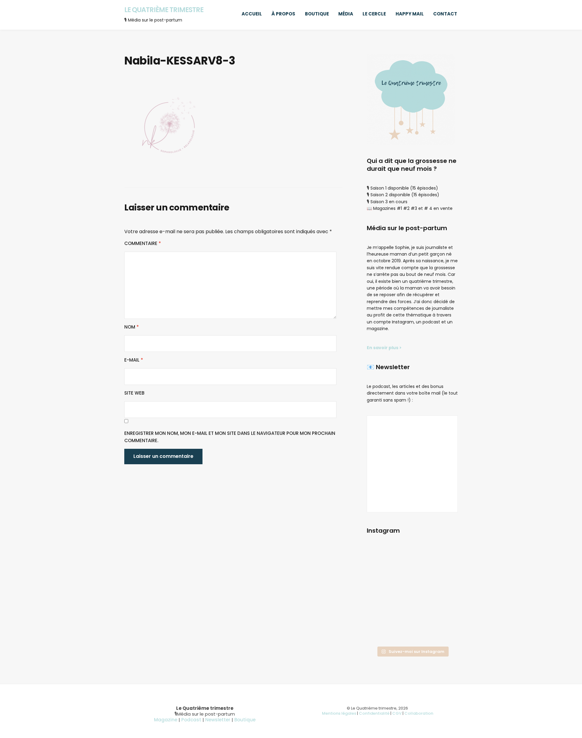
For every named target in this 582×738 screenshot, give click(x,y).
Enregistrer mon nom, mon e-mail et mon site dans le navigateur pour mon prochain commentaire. (229, 437)
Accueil (252, 14)
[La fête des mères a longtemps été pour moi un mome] (444, 614)
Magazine (165, 719)
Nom (131, 327)
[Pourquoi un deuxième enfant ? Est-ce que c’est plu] (412, 633)
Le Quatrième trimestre (163, 10)
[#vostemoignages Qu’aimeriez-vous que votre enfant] (412, 558)
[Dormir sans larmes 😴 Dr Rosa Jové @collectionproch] (381, 558)
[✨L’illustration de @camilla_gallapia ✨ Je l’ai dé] (444, 596)
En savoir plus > (384, 348)
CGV (397, 713)
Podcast (191, 719)
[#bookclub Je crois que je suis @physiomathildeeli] (444, 577)
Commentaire (142, 243)
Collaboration (418, 713)
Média (345, 14)
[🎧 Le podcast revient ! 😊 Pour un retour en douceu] (381, 577)
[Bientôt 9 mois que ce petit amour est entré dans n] (381, 596)
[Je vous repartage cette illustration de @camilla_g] (444, 633)
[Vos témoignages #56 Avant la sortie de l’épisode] (381, 614)
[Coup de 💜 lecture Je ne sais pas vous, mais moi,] (412, 577)
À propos (283, 14)
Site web (134, 393)
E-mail (133, 360)
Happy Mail (410, 14)
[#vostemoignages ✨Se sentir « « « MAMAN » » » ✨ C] (412, 614)
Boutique (317, 14)
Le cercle (374, 14)
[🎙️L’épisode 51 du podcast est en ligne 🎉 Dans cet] (444, 558)
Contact (445, 14)
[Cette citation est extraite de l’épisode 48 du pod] (381, 633)
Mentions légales (339, 713)
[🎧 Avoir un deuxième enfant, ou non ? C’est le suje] (412, 596)
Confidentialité (374, 713)
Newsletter (217, 719)
